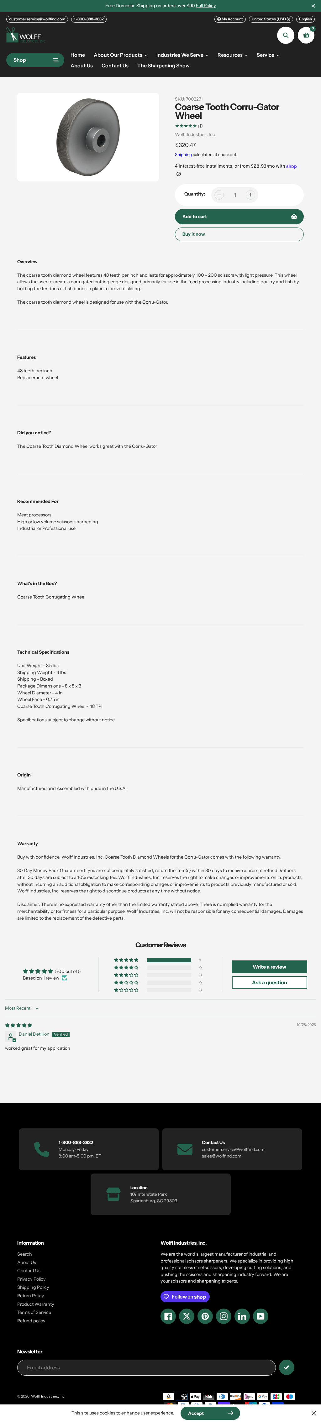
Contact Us (28, 1270)
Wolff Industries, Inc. (195, 134)
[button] (126, 960)
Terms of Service (34, 1312)
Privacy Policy (31, 1279)
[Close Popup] (314, 1413)
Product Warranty (35, 1304)
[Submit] (286, 1367)
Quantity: (194, 194)
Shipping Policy (33, 1287)
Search (24, 1254)
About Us (26, 1262)
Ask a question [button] (269, 982)
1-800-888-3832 (89, 19)
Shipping (183, 154)
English (305, 19)
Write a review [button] (269, 967)
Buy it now (193, 234)
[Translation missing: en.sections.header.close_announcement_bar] (313, 6)
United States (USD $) (271, 19)
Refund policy (31, 1321)
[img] (18, 1025)
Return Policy (30, 1296)
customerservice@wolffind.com (37, 19)
